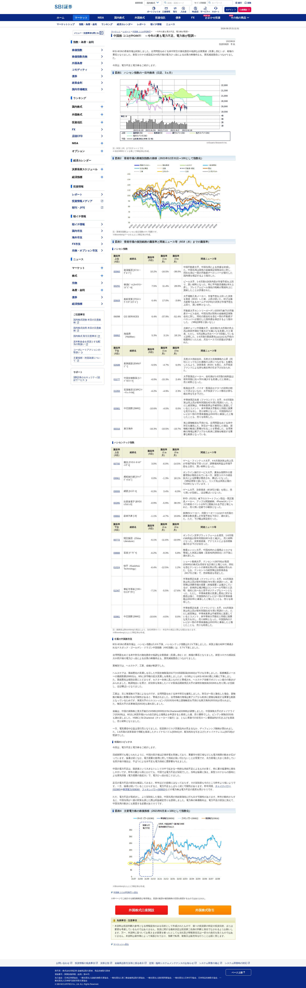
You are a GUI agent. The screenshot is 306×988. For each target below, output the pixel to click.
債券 (178, 17)
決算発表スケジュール (85, 169)
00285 (116, 503)
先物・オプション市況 (85, 250)
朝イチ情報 (156, 24)
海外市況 (77, 237)
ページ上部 (237, 972)
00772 (116, 540)
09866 (116, 516)
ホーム (60, 17)
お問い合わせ (62, 963)
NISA (101, 17)
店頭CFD (77, 136)
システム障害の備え (209, 963)
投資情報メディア (82, 201)
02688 (117, 365)
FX (193, 17)
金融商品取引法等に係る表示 (129, 963)
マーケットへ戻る (121, 944)
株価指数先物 (79, 56)
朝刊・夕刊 (78, 207)
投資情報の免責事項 (85, 963)
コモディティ (79, 69)
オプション (78, 151)
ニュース (170, 24)
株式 (74, 275)
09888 (116, 553)
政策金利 (77, 82)
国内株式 (119, 17)
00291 (117, 286)
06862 (117, 335)
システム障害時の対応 (236, 963)
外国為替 (77, 63)
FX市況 (76, 244)
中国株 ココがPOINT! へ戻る (125, 892)
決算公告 (104, 963)
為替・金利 (78, 290)
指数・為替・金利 (88, 24)
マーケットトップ (66, 24)
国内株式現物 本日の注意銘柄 (87, 321)
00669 (117, 300)
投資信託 (160, 17)
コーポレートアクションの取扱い (86, 351)
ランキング (107, 24)
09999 (116, 491)
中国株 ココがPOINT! (141, 31)
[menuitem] (238, 3)
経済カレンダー (125, 24)
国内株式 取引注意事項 (85, 335)
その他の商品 (237, 17)
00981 (117, 408)
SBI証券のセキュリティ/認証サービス (86, 378)
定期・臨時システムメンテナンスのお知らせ (171, 963)
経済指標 (77, 177)
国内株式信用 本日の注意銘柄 (87, 329)
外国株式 (140, 17)
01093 (117, 391)
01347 (116, 590)
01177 (117, 379)
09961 (116, 478)
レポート (141, 24)
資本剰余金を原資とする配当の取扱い (86, 343)
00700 (116, 463)
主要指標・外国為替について (86, 359)
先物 (74, 283)
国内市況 (77, 231)
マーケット (81, 17)
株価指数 (77, 50)
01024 (116, 567)
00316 (117, 428)
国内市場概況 (79, 89)
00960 (117, 271)
